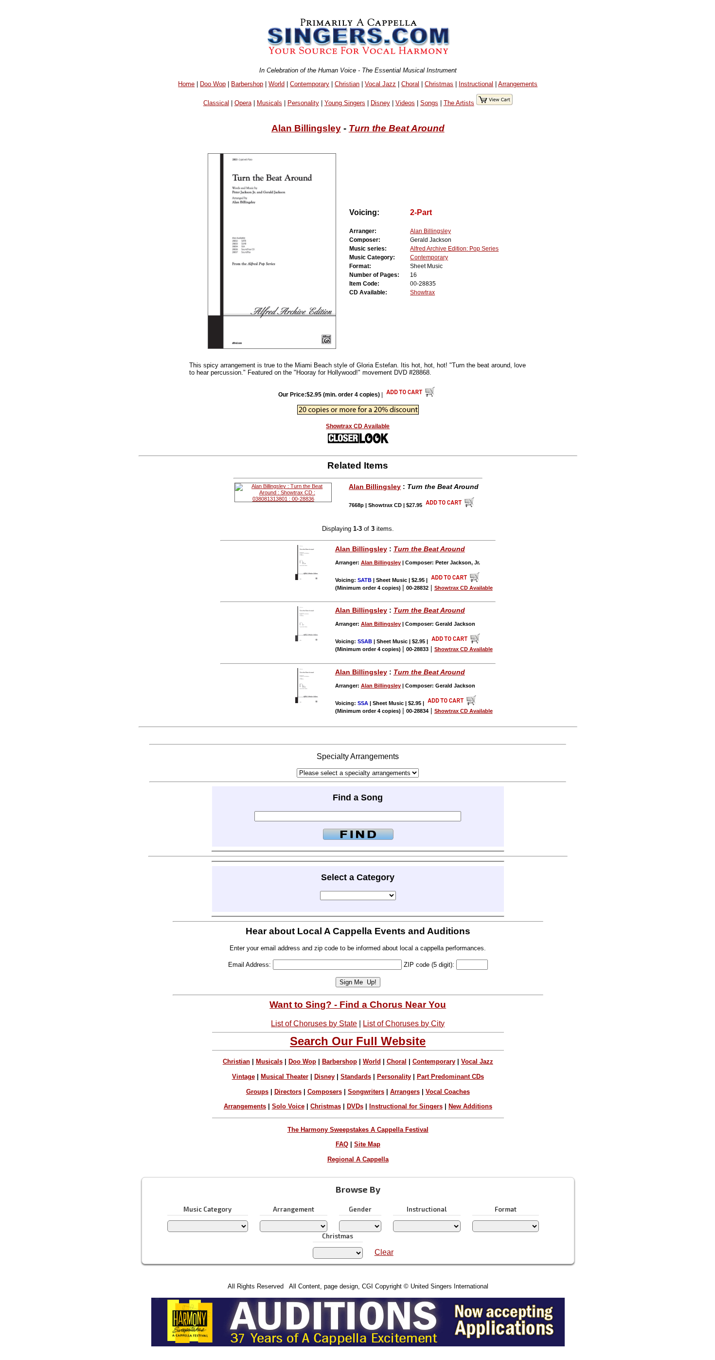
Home (186, 84)
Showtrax (422, 292)
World (276, 84)
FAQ (342, 1144)
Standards (355, 1076)
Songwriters (366, 1091)
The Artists (459, 103)
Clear (384, 1252)
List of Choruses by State (314, 1023)
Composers (324, 1091)
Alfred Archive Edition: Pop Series (454, 248)
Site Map (367, 1144)
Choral (410, 84)
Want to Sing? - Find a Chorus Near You (357, 1004)
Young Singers (344, 103)
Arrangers (405, 1091)
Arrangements (517, 84)
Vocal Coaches (448, 1091)
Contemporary (309, 84)
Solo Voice (288, 1106)
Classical (216, 103)
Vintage (243, 1076)
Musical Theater (284, 1076)
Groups (257, 1091)
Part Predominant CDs (450, 1076)
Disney (380, 103)
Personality (303, 103)
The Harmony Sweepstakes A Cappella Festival (358, 1129)
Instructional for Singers (406, 1106)
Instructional (476, 84)
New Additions (470, 1106)
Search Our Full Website (358, 1041)
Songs (429, 103)
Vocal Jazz (380, 84)
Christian (347, 84)
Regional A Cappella (358, 1159)
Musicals (269, 103)
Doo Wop (213, 84)
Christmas (439, 84)
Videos (405, 103)
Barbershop (247, 84)
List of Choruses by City (404, 1023)
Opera (242, 103)
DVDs (355, 1106)
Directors (288, 1091)
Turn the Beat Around (397, 128)
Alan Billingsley (306, 128)
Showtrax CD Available (358, 426)
